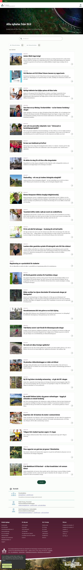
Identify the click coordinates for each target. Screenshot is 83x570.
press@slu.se (22, 495)
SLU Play (64, 535)
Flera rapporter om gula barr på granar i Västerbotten (41, 449)
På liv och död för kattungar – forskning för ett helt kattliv (43, 229)
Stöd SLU (44, 537)
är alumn (24, 537)
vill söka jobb (24, 531)
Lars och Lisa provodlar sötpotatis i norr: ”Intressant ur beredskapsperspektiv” (42, 127)
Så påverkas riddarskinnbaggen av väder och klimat (40, 362)
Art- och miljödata (5, 533)
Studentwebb (4, 525)
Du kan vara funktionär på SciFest (34, 143)
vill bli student (25, 525)
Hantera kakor (22, 552)
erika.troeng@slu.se (24, 505)
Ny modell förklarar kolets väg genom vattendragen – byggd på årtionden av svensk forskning (44, 398)
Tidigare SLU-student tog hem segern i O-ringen (39, 432)
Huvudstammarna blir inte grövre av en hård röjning (40, 311)
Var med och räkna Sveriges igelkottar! (36, 345)
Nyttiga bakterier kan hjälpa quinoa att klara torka (40, 90)
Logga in (3, 541)
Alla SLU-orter (45, 525)
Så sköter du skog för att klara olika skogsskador (40, 160)
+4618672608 (33, 505)
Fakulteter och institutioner (7, 537)
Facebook (65, 531)
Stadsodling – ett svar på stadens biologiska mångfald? (42, 177)
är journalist (24, 527)
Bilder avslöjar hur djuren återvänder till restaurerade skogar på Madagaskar (44, 293)
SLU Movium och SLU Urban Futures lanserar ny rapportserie (43, 73)
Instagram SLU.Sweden (67, 525)
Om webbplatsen (14, 552)
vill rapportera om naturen (27, 533)
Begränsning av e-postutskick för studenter (24, 263)
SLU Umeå (44, 529)
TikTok (64, 533)
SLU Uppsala (45, 531)
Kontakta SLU (45, 535)
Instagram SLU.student (67, 527)
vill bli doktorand (25, 529)
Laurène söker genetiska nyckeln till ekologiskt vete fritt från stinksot (47, 246)
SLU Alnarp (44, 527)
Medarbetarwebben (5, 539)
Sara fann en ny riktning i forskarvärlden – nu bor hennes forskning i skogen (46, 109)
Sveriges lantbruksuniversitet (10, 6)
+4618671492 (36, 512)
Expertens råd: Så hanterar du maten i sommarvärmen (41, 415)
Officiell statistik (4, 535)
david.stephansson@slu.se (26, 512)
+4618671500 (29, 495)
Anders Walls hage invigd (32, 56)
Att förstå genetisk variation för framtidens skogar (40, 275)
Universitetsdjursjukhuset (6, 529)
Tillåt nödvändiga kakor (7, 564)
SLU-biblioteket (4, 527)
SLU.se (6, 1)
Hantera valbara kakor (6, 562)
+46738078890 (42, 505)
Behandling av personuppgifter (44, 552)
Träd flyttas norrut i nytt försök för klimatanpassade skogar (43, 328)
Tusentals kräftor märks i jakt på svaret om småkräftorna (42, 212)
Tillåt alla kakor (7, 566)
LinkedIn (64, 529)
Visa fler (41, 482)
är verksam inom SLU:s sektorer (28, 535)
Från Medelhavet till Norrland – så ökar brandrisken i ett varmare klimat (45, 467)
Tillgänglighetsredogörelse (31, 552)
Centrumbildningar (5, 531)
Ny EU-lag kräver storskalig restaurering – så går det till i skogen (45, 379)
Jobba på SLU (45, 533)
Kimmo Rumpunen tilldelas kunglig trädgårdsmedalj (41, 195)
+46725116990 (45, 512)
